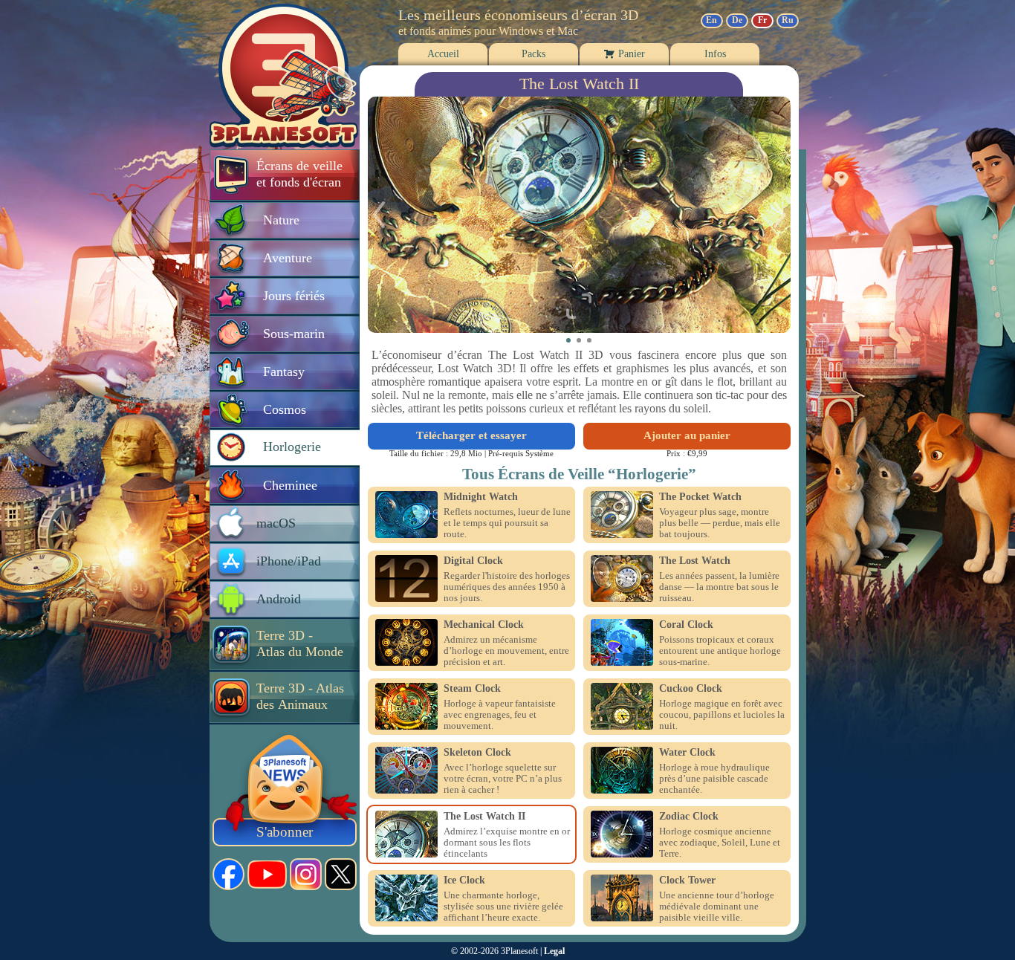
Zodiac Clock (689, 816)
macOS (276, 523)
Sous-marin (294, 333)
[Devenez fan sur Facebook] (228, 874)
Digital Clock (473, 561)
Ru (788, 20)
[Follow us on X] (341, 874)
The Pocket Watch (700, 497)
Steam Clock (472, 689)
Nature (281, 220)
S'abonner (284, 832)
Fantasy (284, 371)
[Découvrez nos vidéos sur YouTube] (267, 874)
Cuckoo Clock (690, 689)
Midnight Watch (481, 497)
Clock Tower (687, 880)
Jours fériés (294, 295)
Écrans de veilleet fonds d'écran (299, 173)
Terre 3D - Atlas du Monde (299, 643)
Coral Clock (686, 625)
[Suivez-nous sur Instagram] (306, 874)
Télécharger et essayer (471, 435)
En (711, 20)
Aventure (287, 257)
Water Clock (687, 752)
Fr (762, 20)
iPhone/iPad (288, 561)
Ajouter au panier (686, 435)
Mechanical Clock (484, 625)
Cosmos (284, 409)
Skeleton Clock (477, 752)
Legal (554, 951)
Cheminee (290, 485)
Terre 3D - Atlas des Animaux (300, 696)
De (737, 20)
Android (278, 598)
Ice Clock (464, 880)
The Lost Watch (694, 561)
